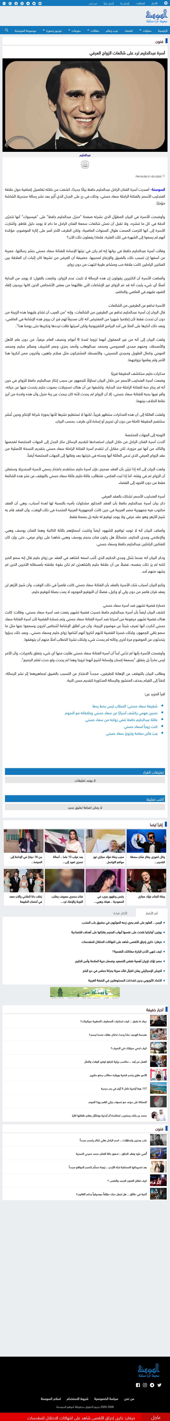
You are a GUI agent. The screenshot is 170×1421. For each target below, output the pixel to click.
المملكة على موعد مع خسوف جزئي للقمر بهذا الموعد (117, 1101)
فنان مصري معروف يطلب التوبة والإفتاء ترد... (67, 898)
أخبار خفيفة (154, 1009)
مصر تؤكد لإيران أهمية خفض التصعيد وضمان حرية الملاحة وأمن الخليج (118, 960)
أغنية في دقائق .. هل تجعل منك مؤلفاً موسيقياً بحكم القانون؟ (111, 1193)
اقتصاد (129, 30)
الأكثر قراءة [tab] (120, 912)
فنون (159, 40)
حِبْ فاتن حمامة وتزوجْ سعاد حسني (132, 732)
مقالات (95, 30)
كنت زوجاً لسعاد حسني (141, 725)
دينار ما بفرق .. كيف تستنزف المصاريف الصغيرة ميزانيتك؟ (113, 1020)
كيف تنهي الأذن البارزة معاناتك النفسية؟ (137, 951)
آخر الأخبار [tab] (152, 912)
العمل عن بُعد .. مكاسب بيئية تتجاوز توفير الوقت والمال (115, 1061)
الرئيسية (163, 30)
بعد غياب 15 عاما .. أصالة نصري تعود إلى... (68, 859)
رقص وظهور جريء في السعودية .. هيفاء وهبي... (109, 898)
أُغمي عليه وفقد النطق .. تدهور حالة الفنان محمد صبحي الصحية (111, 1153)
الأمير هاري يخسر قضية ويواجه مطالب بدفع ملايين (118, 1074)
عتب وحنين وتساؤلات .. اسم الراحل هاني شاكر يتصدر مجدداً (113, 1139)
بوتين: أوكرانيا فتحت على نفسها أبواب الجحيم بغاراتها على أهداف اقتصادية (116, 931)
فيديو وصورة (54, 30)
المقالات (140, 3)
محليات (147, 30)
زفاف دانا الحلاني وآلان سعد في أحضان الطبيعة (25, 898)
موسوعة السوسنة (25, 30)
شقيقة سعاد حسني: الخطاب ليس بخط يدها (125, 705)
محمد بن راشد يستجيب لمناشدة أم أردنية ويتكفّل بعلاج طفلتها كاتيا (109, 1115)
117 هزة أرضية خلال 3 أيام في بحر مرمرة (124, 1088)
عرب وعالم (112, 30)
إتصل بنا (124, 3)
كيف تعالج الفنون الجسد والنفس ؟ (127, 1180)
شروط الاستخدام (77, 1398)
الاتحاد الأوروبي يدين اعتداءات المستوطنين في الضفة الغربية (125, 979)
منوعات (76, 30)
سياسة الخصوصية (106, 1398)
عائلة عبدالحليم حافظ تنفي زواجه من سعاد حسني (121, 719)
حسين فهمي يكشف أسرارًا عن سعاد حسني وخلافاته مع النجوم (111, 712)
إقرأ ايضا (156, 824)
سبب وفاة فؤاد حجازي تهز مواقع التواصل (108, 859)
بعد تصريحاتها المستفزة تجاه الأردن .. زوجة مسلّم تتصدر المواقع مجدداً (108, 1166)
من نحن (93, 3)
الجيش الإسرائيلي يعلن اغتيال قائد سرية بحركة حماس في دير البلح (122, 970)
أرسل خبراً (109, 3)
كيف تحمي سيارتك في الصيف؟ (129, 1047)
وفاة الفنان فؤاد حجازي (151, 895)
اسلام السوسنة (51, 1398)
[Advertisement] (67, 15)
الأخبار (154, 3)
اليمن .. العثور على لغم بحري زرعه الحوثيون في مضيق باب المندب (122, 922)
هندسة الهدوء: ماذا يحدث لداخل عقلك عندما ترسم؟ (118, 1034)
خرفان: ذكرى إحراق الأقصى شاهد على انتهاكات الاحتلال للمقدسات (122, 941)
